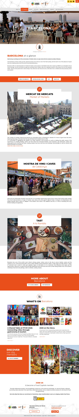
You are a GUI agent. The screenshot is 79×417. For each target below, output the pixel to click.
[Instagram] (68, 1)
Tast (49, 79)
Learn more (10, 340)
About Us (18, 9)
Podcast (52, 9)
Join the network (59, 9)
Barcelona (44, 51)
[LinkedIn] (71, 1)
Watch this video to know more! (15, 146)
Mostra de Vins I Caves (38, 79)
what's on (56, 79)
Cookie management (51, 415)
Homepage (35, 51)
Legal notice (44, 415)
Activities (36, 9)
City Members (24, 9)
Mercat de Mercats (24, 79)
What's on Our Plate (44, 9)
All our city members (13, 358)
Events (30, 9)
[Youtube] (73, 1)
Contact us (34, 411)
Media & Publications (37, 415)
